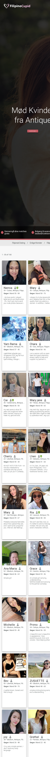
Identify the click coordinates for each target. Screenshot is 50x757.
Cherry (8, 456)
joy (5, 737)
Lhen (33, 456)
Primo (34, 624)
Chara (33, 344)
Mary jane (36, 400)
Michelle (9, 624)
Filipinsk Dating (18, 243)
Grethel (34, 737)
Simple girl (8, 578)
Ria (32, 512)
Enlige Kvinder (36, 243)
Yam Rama (10, 344)
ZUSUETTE (37, 681)
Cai (6, 400)
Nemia (8, 288)
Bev (6, 681)
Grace (33, 568)
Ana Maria (10, 568)
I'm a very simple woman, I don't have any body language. (13, 748)
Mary (33, 288)
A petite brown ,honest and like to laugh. (13, 691)
